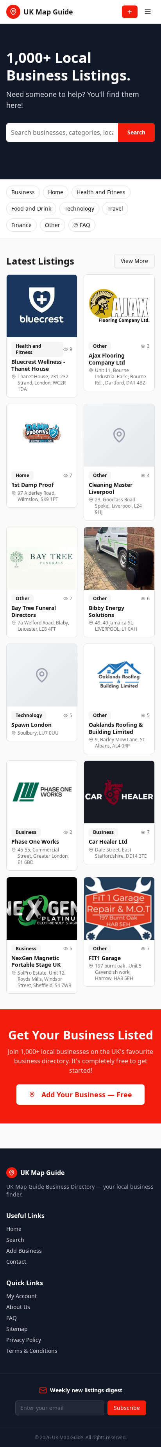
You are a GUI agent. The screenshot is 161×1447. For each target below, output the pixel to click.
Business (23, 192)
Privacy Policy (23, 1339)
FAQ (85, 225)
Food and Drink (31, 208)
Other (52, 225)
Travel (115, 208)
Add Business (24, 1250)
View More (134, 261)
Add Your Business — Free (86, 1094)
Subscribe (127, 1407)
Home (55, 192)
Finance (21, 225)
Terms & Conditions (31, 1350)
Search (136, 132)
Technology (79, 208)
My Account (21, 1296)
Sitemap (17, 1329)
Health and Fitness (101, 192)
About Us (18, 1307)
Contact (16, 1261)
